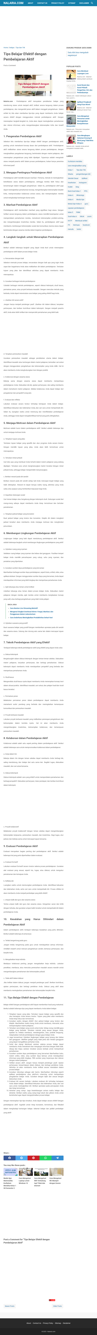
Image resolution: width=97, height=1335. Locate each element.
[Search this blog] (92, 3)
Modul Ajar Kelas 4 (75, 204)
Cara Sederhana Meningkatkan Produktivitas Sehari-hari (31, 618)
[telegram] (58, 1158)
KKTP (70, 221)
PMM (78, 212)
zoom (89, 216)
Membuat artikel (81, 221)
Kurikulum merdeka (75, 161)
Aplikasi (84, 178)
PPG (85, 191)
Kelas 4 (70, 199)
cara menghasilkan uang (77, 166)
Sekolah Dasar (73, 178)
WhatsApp (80, 195)
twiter (79, 229)
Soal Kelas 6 (72, 216)
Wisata (70, 174)
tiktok (82, 216)
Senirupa (76, 225)
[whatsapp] (45, 1158)
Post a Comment (10, 65)
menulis (71, 229)
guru (86, 204)
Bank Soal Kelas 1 (74, 191)
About (30, 3)
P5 (69, 225)
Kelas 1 (70, 170)
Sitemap (71, 3)
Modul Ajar (80, 199)
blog (77, 187)
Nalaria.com (13, 3)
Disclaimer (84, 3)
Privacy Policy (57, 3)
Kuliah (70, 187)
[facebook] (9, 1158)
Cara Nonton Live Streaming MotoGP (24, 608)
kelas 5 (70, 212)
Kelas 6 (70, 195)
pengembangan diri (83, 174)
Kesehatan (72, 183)
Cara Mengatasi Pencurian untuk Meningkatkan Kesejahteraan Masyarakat (77, 121)
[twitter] (21, 1158)
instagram (83, 183)
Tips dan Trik (81, 170)
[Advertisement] (48, 26)
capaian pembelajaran (76, 208)
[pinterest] (34, 1158)
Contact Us (42, 3)
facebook (86, 225)
